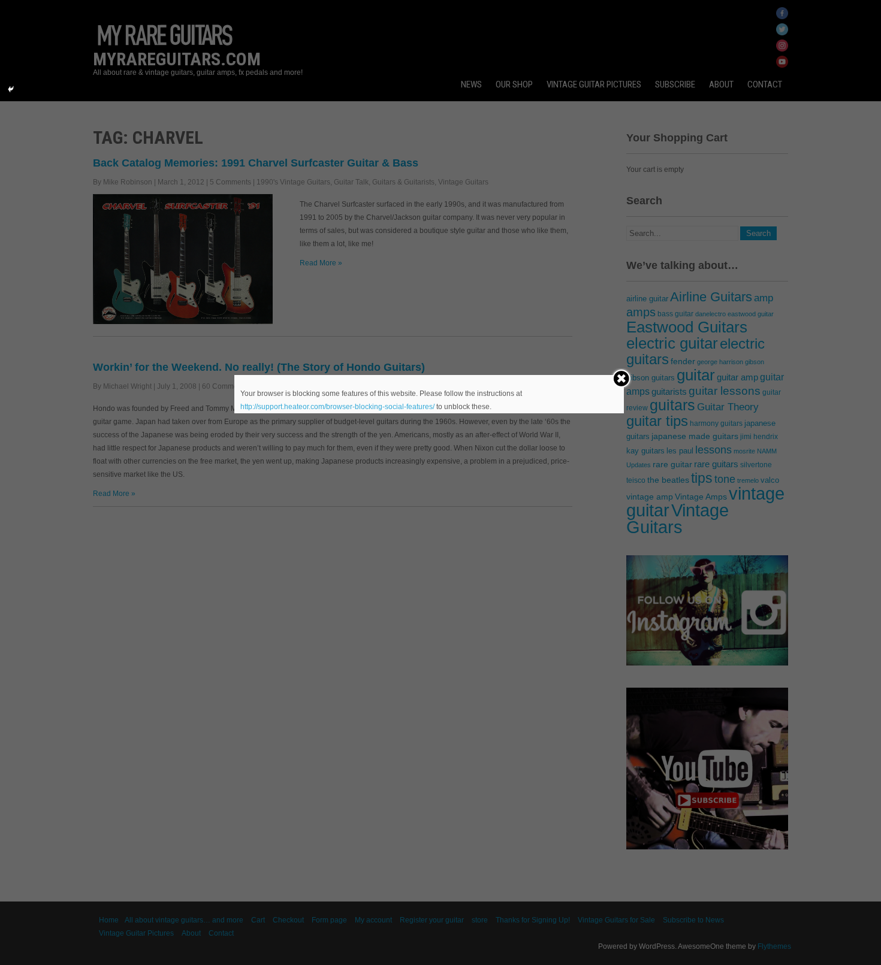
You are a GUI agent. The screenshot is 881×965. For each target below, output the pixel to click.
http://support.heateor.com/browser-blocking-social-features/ (337, 407)
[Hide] (11, 89)
